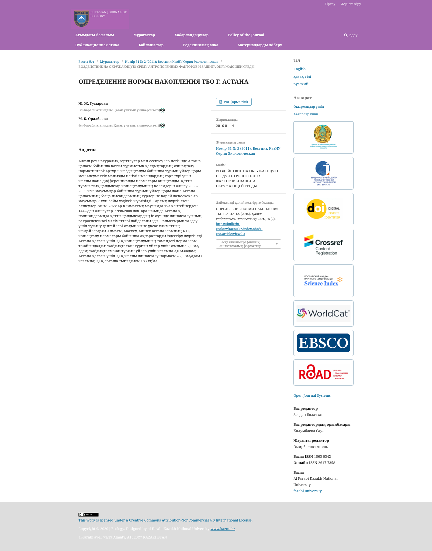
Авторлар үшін (306, 114)
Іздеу (353, 34)
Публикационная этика (97, 44)
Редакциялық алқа (200, 44)
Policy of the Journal (246, 34)
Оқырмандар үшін (309, 106)
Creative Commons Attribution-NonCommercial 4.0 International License (190, 520)
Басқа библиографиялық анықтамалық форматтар (240, 244)
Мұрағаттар (144, 34)
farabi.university (308, 490)
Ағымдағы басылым (94, 34)
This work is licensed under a (103, 520)
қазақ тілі (302, 76)
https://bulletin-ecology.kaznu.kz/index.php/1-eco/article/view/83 (239, 229)
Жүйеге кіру (351, 4)
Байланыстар (151, 44)
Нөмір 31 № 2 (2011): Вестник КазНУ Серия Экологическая (171, 61)
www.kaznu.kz (222, 528)
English (300, 68)
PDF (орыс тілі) (235, 102)
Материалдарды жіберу (260, 44)
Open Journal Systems (312, 395)
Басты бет (86, 61)
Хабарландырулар (191, 34)
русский (301, 84)
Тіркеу (330, 4)
